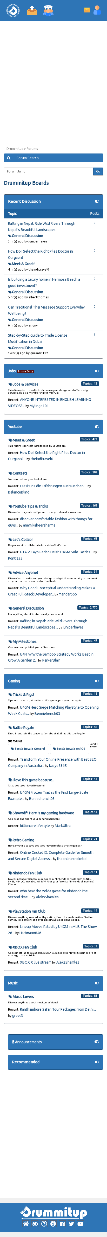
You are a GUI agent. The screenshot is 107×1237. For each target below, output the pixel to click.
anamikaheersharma (39, 525)
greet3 (17, 1016)
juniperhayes (73, 627)
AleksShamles (47, 897)
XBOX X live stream (35, 962)
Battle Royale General (30, 748)
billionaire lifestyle (35, 826)
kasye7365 (58, 766)
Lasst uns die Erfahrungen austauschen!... (53, 486)
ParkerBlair (51, 660)
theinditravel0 (42, 459)
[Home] (25, 1223)
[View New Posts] (34, 1223)
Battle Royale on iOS (71, 748)
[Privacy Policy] (53, 1223)
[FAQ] (44, 1223)
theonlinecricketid (71, 859)
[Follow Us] (62, 1223)
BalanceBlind (18, 492)
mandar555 (68, 594)
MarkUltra (63, 826)
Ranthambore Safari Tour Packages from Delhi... (58, 1009)
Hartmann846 (30, 933)
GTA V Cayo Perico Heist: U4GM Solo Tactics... (56, 552)
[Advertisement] (53, 85)
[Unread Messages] (87, 9)
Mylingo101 (39, 406)
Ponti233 (15, 558)
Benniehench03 (47, 714)
